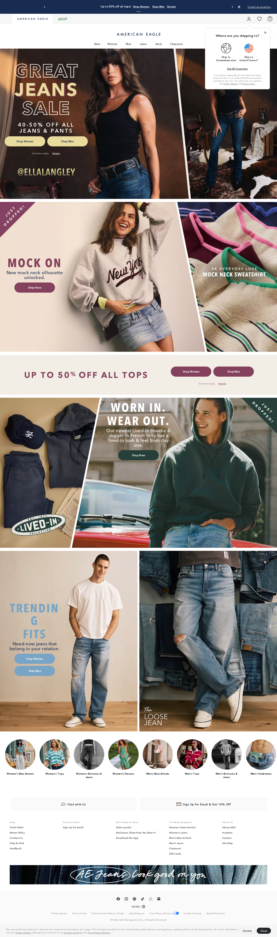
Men (128, 44)
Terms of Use (248, 83)
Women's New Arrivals (182, 827)
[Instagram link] (126, 899)
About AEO (229, 827)
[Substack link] (158, 899)
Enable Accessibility (259, 7)
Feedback (15, 848)
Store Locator (124, 827)
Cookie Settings (73, 932)
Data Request (137, 913)
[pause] (265, 562)
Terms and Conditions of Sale (107, 913)
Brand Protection (216, 913)
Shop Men (174, 6)
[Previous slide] (45, 7)
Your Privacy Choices (99, 932)
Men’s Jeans (176, 843)
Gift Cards (175, 853)
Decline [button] (247, 930)
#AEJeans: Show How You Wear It (136, 832)
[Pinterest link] (134, 899)
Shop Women (157, 6)
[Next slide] (232, 7)
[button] (136, 11)
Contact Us (16, 838)
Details (187, 6)
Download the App (127, 838)
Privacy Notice (23, 932)
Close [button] (263, 930)
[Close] (265, 33)
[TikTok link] (142, 899)
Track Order (17, 827)
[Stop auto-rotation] (239, 7)
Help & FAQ (17, 843)
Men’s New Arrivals (180, 838)
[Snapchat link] (150, 899)
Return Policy (17, 832)
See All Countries (237, 68)
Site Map (227, 843)
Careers (226, 838)
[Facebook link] (118, 899)
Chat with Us (76, 804)
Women (112, 44)
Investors (227, 832)
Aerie (158, 44)
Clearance (176, 44)
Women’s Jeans (178, 832)
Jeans (143, 44)
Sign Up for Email (73, 827)
